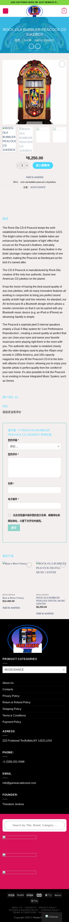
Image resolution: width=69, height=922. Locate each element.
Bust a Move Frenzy (13, 598)
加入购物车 (43, 165)
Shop (27, 40)
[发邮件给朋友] (37, 195)
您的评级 (13, 440)
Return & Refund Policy (16, 702)
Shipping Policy (12, 708)
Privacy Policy (11, 695)
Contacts (8, 689)
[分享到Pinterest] (43, 195)
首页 (17, 40)
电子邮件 (13, 499)
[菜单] (5, 11)
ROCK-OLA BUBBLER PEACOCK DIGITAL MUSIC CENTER (50, 601)
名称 (11, 483)
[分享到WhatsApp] (19, 195)
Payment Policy (12, 721)
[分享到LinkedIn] (49, 195)
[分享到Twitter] (31, 195)
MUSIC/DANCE (44, 40)
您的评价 (13, 454)
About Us (8, 683)
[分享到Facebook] (25, 195)
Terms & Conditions (14, 715)
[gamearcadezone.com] (34, 11)
